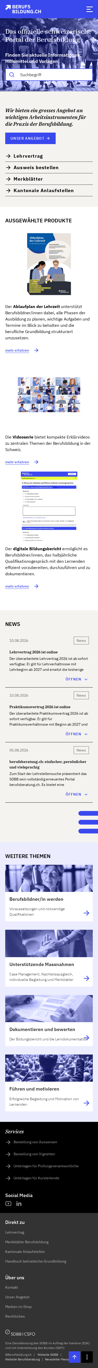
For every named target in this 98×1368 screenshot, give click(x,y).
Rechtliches (15, 1316)
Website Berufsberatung (22, 1359)
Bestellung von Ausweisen (35, 1142)
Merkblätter (28, 179)
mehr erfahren (17, 350)
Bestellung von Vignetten (34, 1154)
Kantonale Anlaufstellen (44, 190)
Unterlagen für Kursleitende (36, 1178)
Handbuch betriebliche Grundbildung (35, 1261)
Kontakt (11, 1287)
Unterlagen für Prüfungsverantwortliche (46, 1166)
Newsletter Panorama (60, 1359)
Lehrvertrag (28, 156)
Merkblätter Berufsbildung (26, 1242)
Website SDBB (48, 1355)
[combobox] (49, 74)
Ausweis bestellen (36, 167)
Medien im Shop (18, 1306)
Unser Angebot (27, 138)
